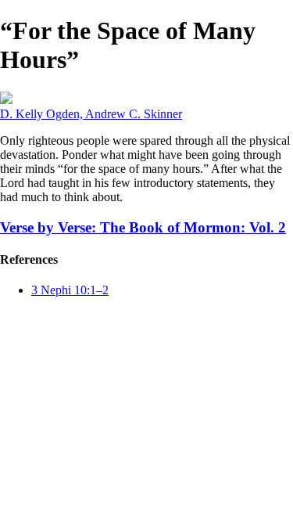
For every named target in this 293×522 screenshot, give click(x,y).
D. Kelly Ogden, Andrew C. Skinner (91, 114)
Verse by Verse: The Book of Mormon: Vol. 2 (143, 227)
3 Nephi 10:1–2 (70, 290)
